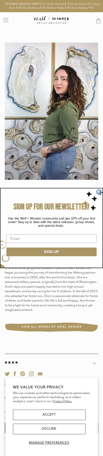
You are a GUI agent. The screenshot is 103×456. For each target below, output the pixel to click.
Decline (49, 428)
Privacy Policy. (62, 401)
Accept (49, 414)
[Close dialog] (99, 192)
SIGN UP (51, 252)
